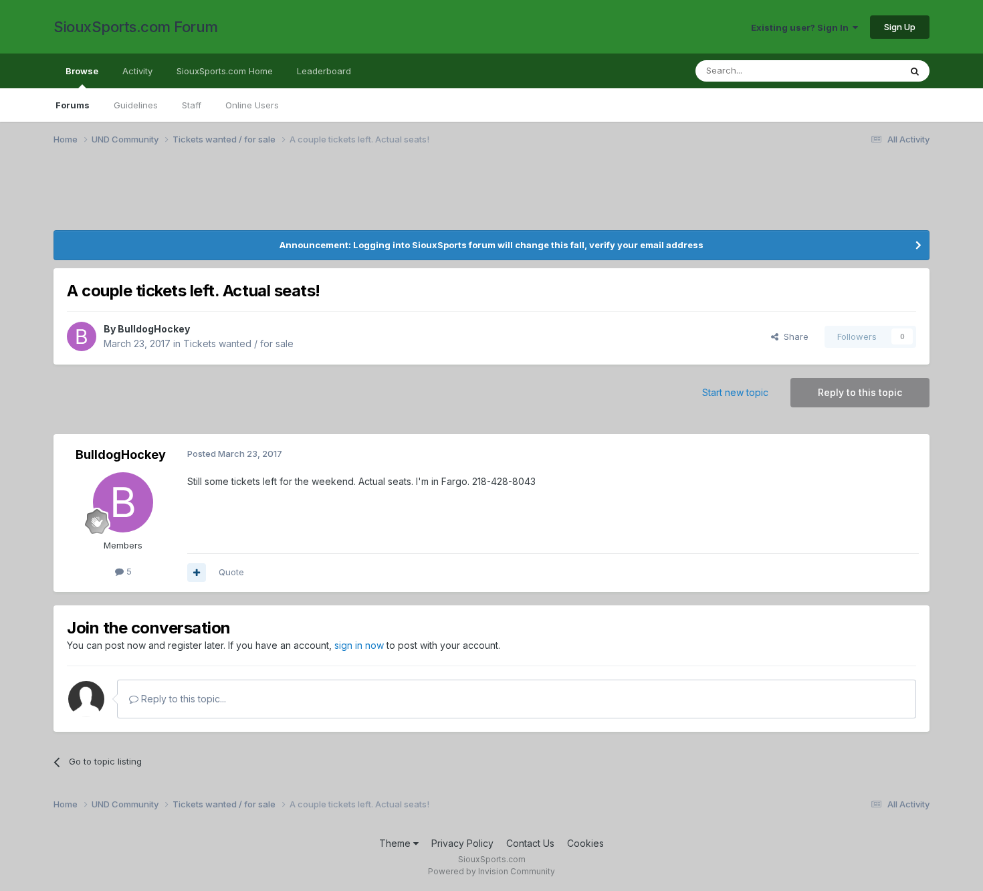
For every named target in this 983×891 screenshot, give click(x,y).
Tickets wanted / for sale (238, 343)
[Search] (915, 71)
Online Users (252, 105)
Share (793, 336)
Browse (82, 71)
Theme (396, 843)
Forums (73, 105)
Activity (137, 71)
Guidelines (136, 105)
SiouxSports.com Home (225, 71)
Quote (231, 572)
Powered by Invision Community (491, 871)
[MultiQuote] (196, 572)
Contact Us (530, 843)
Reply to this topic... (182, 698)
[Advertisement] (454, 196)
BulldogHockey (154, 328)
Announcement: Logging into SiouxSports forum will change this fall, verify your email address (491, 244)
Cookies (585, 843)
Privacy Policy (462, 843)
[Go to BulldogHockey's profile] (81, 336)
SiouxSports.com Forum (135, 26)
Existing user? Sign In (802, 27)
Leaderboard (324, 71)
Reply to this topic (860, 392)
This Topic (861, 71)
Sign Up (899, 26)
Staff (191, 105)
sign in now (359, 645)
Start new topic (735, 392)
